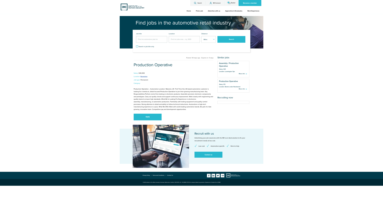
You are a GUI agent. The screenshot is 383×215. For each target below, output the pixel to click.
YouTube (222, 175)
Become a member (250, 3)
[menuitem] (189, 11)
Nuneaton (143, 77)
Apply (148, 117)
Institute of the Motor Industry (233, 175)
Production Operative (228, 81)
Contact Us (170, 175)
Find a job (199, 11)
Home (189, 11)
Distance (204, 34)
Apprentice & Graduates (233, 11)
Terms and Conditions (158, 175)
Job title (139, 34)
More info (242, 74)
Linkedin (213, 175)
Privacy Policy (146, 175)
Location (172, 34)
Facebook (209, 175)
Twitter (218, 175)
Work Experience (253, 11)
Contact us (208, 155)
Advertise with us (214, 11)
